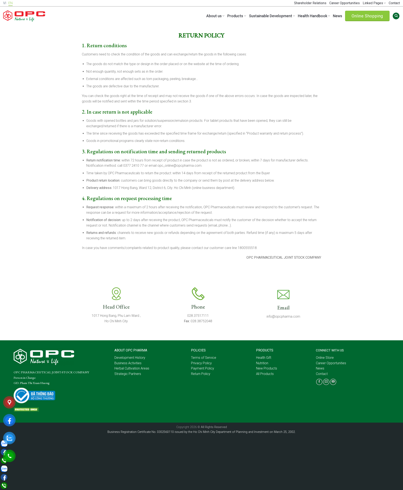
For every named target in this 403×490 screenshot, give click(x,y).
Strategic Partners (127, 374)
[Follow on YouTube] (333, 382)
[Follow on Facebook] (319, 382)
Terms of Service (203, 358)
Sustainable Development (270, 16)
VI (4, 3)
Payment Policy (202, 368)
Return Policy (200, 374)
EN (10, 3)
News (337, 16)
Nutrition (262, 363)
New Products (266, 368)
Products (235, 16)
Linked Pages (373, 3)
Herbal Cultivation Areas (131, 368)
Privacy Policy (201, 363)
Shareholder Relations (310, 3)
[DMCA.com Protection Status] (26, 409)
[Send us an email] (326, 382)
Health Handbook (312, 16)
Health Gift (263, 358)
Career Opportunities (344, 3)
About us (214, 16)
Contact (394, 3)
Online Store (325, 358)
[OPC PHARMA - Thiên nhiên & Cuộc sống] (24, 16)
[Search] (396, 16)
